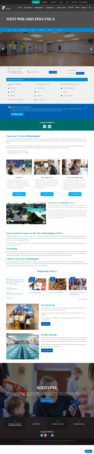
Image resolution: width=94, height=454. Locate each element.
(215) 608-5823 (36, 424)
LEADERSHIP (51, 440)
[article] (47, 111)
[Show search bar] (90, 7)
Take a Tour (47, 194)
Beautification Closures (17, 114)
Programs (39, 7)
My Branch (44, 2)
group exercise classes (65, 238)
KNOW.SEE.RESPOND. (62, 440)
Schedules (50, 7)
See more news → (10, 298)
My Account (74, 2)
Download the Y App (79, 424)
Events (71, 7)
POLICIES (72, 440)
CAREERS (44, 440)
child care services (16, 261)
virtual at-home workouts (23, 240)
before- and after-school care (59, 263)
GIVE (22, 440)
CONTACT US (28, 440)
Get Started (75, 194)
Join (19, 7)
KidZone (33, 30)
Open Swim (50, 30)
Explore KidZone (47, 400)
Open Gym (41, 30)
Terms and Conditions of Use (61, 442)
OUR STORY (36, 440)
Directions (52, 72)
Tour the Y (59, 30)
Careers (61, 2)
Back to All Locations (16, 68)
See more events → (83, 299)
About (83, 7)
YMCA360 (53, 2)
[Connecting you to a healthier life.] (8, 8)
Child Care (61, 7)
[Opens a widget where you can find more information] (88, 451)
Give (67, 2)
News (77, 7)
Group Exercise (23, 30)
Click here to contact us (58, 424)
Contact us (35, 2)
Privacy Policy (50, 442)
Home (9, 30)
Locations (28, 7)
